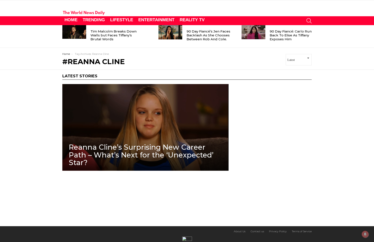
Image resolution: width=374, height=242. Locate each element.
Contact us (257, 231)
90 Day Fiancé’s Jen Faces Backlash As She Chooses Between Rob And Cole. (208, 35)
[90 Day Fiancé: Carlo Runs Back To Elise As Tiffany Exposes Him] (253, 32)
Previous (64, 36)
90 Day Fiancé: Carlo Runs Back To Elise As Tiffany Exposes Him (291, 35)
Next (309, 36)
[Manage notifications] (365, 234)
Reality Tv (192, 19)
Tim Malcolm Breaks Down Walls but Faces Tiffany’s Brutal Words (113, 35)
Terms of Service (302, 231)
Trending (94, 19)
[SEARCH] (309, 20)
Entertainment (156, 19)
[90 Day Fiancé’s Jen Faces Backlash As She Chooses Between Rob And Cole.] (170, 32)
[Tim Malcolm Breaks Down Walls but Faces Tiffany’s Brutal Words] (74, 32)
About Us (239, 231)
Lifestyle (121, 19)
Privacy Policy (278, 231)
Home (70, 19)
